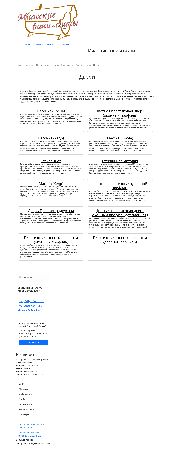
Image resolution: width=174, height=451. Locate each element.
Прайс (56, 65)
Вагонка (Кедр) (51, 138)
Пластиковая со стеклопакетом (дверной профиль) (120, 239)
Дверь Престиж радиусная (51, 210)
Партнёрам (99, 65)
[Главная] (48, 21)
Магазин (29, 65)
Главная (26, 44)
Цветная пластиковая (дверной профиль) (120, 185)
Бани (19, 65)
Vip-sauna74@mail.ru (29, 310)
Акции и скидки (83, 65)
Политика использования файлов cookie (31, 426)
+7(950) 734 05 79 (31, 301)
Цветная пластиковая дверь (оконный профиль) (120, 113)
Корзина (39, 44)
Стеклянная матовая (120, 160)
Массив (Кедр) (51, 183)
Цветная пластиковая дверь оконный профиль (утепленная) (120, 212)
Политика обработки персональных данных (29, 434)
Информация (42, 65)
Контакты (64, 44)
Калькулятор (67, 65)
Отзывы (51, 44)
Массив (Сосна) (120, 138)
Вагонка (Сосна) (51, 110)
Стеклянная (51, 160)
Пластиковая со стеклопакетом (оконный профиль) (51, 239)
